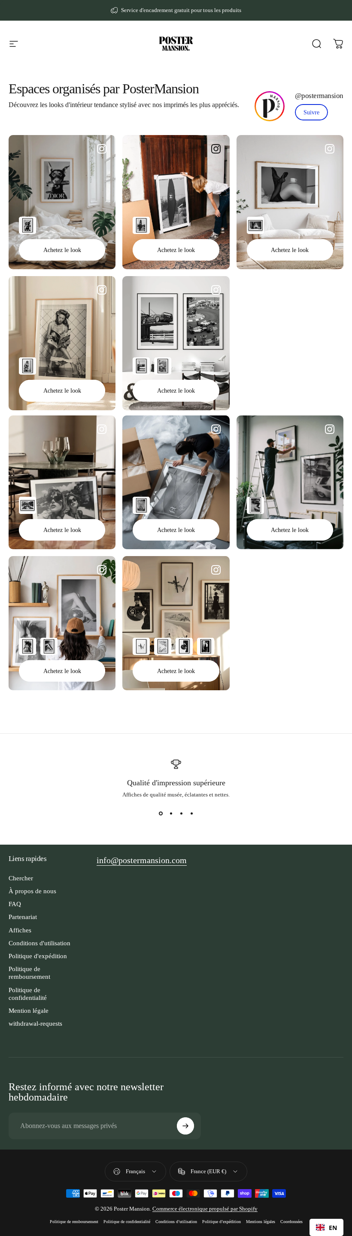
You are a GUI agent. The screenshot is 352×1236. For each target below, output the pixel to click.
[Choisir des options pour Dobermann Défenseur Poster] (27, 225)
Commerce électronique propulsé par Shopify (205, 1208)
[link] (311, 112)
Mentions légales (260, 1221)
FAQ (15, 904)
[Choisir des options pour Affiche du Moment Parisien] (205, 646)
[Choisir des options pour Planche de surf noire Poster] (141, 225)
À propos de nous (32, 891)
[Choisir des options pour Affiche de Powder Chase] (162, 646)
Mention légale (29, 1010)
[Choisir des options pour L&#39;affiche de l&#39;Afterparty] (184, 646)
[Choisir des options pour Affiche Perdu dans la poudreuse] (141, 646)
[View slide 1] (160, 814)
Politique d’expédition (221, 1221)
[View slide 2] (171, 814)
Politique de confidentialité (28, 994)
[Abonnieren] (185, 1126)
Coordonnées (291, 1221)
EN (333, 1228)
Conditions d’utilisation (176, 1221)
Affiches (20, 930)
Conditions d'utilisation (39, 943)
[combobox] (326, 1227)
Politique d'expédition (38, 956)
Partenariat (23, 916)
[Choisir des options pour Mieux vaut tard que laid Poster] (255, 225)
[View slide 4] (191, 814)
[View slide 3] (181, 814)
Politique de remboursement (29, 972)
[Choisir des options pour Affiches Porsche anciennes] (141, 366)
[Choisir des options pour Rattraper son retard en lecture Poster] (27, 366)
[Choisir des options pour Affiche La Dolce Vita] (27, 505)
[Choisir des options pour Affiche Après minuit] (49, 646)
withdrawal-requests (35, 1023)
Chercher (21, 878)
